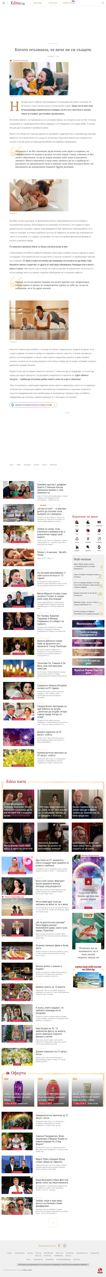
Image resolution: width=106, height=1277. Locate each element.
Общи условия (27, 1270)
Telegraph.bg (94, 1253)
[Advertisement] (40, 434)
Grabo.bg (38, 1256)
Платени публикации (63, 1259)
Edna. (18, 3)
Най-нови (37, 3)
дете (12, 465)
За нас (28, 1259)
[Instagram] (64, 1245)
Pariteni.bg (47, 1256)
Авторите (53, 43)
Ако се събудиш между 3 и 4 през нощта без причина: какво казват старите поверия (87, 584)
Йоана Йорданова (90, 855)
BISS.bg (68, 1256)
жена (45, 465)
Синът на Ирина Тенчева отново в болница (87, 575)
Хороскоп (53, 3)
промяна (54, 465)
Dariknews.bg (48, 1253)
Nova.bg (38, 1253)
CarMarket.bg (58, 1256)
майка (37, 465)
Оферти (18, 1072)
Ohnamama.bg (19, 1253)
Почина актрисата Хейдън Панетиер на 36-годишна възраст (87, 612)
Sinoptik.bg (69, 1253)
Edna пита (16, 781)
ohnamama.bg (53, 505)
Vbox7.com (59, 1253)
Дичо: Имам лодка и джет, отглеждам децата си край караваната (84, 566)
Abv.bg (9, 1253)
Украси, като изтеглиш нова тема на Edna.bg (88, 966)
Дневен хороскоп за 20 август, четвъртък (86, 594)
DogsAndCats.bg (81, 1253)
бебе (19, 465)
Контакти (76, 1259)
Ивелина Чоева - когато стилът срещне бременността (86, 603)
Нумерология (69, 3)
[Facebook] (59, 1245)
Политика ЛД (38, 1259)
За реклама (49, 1259)
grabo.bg (40, 549)
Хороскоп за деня (85, 516)
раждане (28, 465)
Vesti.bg (30, 1253)
